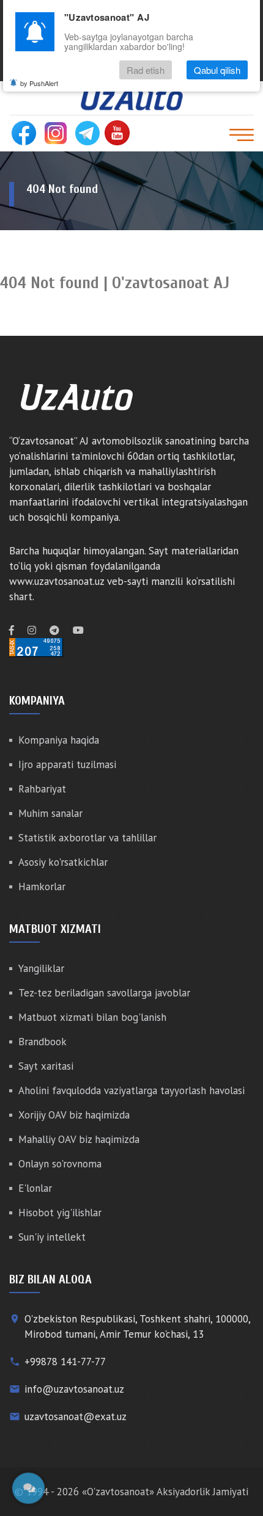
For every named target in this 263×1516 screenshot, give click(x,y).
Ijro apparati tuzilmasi (67, 764)
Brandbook (42, 1041)
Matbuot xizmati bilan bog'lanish (92, 1017)
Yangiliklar (41, 968)
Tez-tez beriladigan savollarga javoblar (104, 992)
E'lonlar (35, 1188)
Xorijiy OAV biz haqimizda (74, 1115)
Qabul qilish (217, 69)
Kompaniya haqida (58, 740)
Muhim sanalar (50, 813)
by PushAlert (39, 83)
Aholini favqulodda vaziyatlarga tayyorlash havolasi (131, 1090)
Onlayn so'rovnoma (60, 1163)
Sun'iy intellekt (52, 1237)
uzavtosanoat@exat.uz (75, 1416)
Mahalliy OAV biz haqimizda (78, 1139)
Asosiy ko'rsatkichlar (63, 862)
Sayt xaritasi (45, 1066)
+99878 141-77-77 (65, 1361)
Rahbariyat (42, 789)
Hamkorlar (41, 886)
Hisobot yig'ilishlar (60, 1212)
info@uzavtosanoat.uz (74, 1389)
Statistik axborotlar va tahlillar (87, 837)
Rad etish (146, 69)
